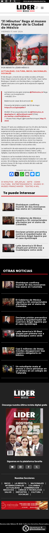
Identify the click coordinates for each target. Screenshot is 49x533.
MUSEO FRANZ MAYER (12, 186)
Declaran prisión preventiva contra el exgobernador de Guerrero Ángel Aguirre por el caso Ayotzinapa (31, 235)
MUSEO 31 (39, 184)
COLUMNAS (34, 485)
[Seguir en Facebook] (28, 467)
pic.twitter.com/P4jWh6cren (17, 116)
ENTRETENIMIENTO (22, 184)
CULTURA (20, 71)
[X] (16, 174)
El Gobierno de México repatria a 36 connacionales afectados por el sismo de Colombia (31, 221)
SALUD (8, 492)
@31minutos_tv (36, 92)
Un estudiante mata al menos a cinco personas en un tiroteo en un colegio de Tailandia (31, 369)
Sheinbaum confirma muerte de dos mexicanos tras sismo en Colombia (30, 206)
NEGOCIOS (8, 490)
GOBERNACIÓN (31, 488)
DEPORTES (21, 492)
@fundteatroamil (24, 114)
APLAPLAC (20, 182)
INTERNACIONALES (14, 485)
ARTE (29, 182)
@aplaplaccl (9, 114)
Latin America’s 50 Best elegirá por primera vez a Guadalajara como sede (30, 247)
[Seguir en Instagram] (20, 467)
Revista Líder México (17, 67)
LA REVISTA (20, 483)
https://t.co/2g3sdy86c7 (15, 107)
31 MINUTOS (7, 182)
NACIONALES (40, 71)
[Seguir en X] (36, 467)
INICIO (29, 71)
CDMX (37, 182)
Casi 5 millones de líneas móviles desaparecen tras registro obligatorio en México (30, 352)
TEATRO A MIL (32, 186)
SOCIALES (6, 73)
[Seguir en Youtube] (12, 467)
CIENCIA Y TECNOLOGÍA (30, 490)
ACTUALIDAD (8, 71)
